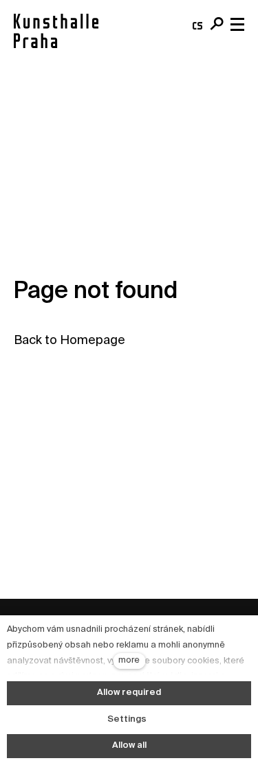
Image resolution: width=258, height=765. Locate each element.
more (129, 660)
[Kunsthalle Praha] (56, 31)
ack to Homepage (73, 340)
